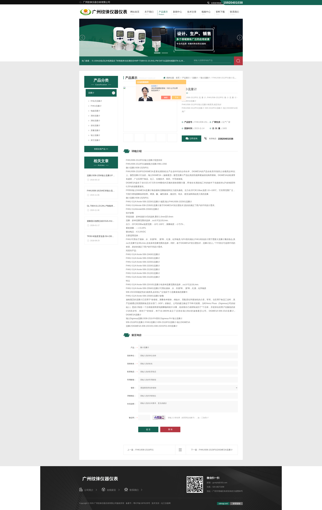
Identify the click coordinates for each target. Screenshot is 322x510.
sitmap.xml (223, 503)
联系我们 (134, 490)
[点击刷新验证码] (159, 418)
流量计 (91, 93)
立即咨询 (193, 138)
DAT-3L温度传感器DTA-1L (170, 61)
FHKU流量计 (96, 106)
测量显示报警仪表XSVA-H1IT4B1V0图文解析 (107, 221)
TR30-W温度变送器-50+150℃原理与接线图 (106, 236)
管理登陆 (236, 503)
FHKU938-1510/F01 (144, 450)
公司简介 (88, 490)
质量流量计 (95, 130)
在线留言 (111, 490)
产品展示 (186, 78)
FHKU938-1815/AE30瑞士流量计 (102, 191)
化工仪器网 (166, 503)
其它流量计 (95, 140)
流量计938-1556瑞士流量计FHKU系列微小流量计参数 (111, 175)
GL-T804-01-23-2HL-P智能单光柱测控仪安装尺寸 (109, 206)
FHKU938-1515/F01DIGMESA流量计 (216, 450)
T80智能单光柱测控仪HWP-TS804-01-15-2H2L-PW (137, 61)
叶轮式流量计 (96, 101)
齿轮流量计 (95, 125)
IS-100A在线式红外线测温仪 (103, 61)
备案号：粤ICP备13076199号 (138, 503)
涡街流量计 (95, 116)
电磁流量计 (95, 111)
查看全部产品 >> (101, 149)
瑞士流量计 (95, 135)
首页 (178, 78)
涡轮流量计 (95, 120)
